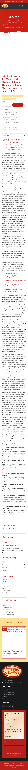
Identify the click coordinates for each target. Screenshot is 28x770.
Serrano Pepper (6, 586)
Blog (3, 699)
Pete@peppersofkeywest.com (13, 682)
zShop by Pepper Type (8, 612)
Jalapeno (4, 584)
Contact (4, 696)
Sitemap (14, 767)
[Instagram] (6, 706)
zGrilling (4, 605)
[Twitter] (9, 706)
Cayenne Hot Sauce (11, 273)
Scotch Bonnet (6, 593)
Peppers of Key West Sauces (14, 22)
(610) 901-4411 (9, 680)
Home (3, 21)
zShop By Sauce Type (8, 614)
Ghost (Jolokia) (6, 590)
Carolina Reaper (6, 595)
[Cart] (22, 6)
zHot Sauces (5, 603)
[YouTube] (13, 706)
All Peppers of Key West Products (16, 21)
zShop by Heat (6, 609)
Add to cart (18, 105)
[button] (20, 5)
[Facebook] (3, 706)
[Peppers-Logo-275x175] (5, 5)
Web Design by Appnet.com (16, 765)
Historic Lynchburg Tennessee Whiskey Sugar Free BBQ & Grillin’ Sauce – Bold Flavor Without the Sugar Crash (13, 651)
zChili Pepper (5, 579)
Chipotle (4, 581)
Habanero (4, 588)
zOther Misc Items (7, 607)
